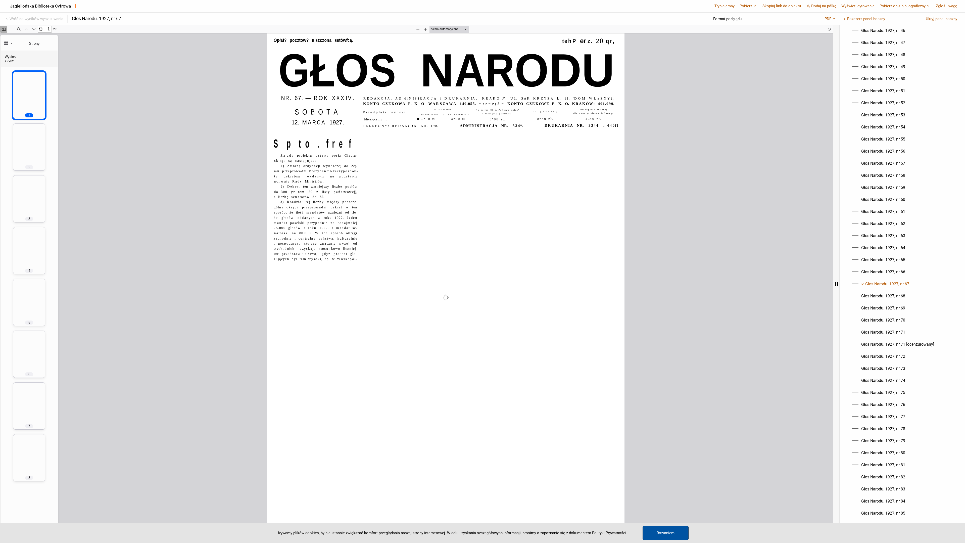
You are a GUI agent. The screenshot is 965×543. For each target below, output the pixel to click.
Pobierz (746, 6)
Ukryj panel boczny (941, 19)
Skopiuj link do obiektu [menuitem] (781, 6)
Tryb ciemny (724, 6)
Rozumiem (665, 533)
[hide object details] (836, 284)
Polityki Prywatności (609, 533)
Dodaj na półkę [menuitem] (823, 6)
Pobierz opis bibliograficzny (903, 6)
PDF (828, 19)
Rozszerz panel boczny (866, 19)
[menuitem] (883, 31)
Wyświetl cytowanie (858, 6)
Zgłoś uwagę (946, 6)
